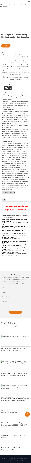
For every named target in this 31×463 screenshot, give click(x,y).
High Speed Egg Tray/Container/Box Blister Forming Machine (13, 349)
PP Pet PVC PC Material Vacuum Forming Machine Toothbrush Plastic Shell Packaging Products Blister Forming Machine (15, 399)
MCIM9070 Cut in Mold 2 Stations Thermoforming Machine (12, 449)
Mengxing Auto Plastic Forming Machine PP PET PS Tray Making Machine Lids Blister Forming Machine (14, 374)
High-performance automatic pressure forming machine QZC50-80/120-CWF (14, 424)
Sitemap (15, 460)
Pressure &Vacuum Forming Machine (11, 326)
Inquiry (6, 45)
